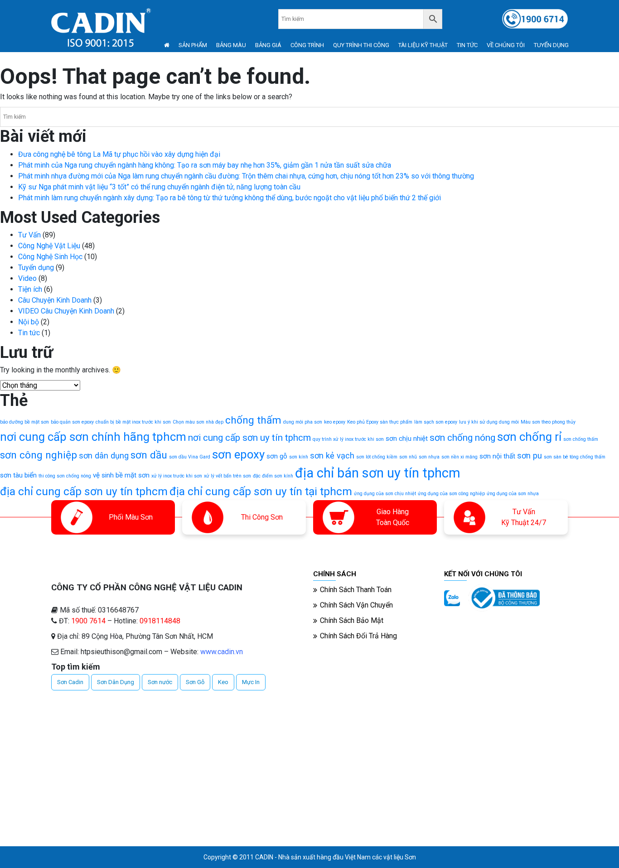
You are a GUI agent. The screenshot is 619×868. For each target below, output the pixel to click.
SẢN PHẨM (193, 45)
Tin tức (29, 332)
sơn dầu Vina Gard (189, 457)
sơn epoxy (238, 454)
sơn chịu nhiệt (407, 438)
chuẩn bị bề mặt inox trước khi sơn (133, 422)
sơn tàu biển (18, 475)
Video (27, 278)
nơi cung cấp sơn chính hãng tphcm (93, 437)
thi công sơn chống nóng (65, 476)
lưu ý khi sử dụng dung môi (489, 422)
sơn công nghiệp (38, 455)
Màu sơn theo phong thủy (548, 422)
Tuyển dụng (36, 267)
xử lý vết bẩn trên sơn (227, 476)
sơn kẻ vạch (332, 455)
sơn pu (529, 455)
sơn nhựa (429, 457)
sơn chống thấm (580, 439)
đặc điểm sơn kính (273, 476)
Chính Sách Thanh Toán (356, 589)
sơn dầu (149, 455)
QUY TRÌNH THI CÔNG (361, 45)
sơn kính (298, 457)
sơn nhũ (408, 457)
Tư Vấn (29, 235)
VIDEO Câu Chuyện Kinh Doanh (66, 311)
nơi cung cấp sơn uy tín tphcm (249, 437)
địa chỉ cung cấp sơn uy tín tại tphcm (260, 491)
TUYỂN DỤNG (551, 45)
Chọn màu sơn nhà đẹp (198, 422)
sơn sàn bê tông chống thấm (574, 457)
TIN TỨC (467, 45)
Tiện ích (30, 289)
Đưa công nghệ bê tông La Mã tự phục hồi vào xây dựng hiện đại (119, 154)
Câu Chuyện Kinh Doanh (55, 300)
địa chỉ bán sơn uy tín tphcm (377, 473)
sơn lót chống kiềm (376, 457)
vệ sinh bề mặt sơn (121, 475)
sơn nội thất (497, 456)
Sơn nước (160, 682)
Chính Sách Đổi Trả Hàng (358, 636)
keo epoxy (334, 422)
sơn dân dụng (104, 455)
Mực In (251, 682)
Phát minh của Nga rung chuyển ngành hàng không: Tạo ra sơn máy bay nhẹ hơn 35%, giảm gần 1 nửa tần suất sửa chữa (204, 165)
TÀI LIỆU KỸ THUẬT (423, 45)
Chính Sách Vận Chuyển (356, 605)
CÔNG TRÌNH (307, 45)
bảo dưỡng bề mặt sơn (24, 422)
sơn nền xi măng (459, 457)
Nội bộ (28, 322)
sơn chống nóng (462, 437)
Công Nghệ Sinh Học (50, 256)
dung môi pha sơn (302, 422)
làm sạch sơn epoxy (435, 422)
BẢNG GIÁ (268, 45)
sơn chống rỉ (529, 437)
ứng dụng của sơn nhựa (513, 494)
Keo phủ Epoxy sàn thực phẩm (379, 422)
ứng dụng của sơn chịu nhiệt (385, 494)
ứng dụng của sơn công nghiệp (451, 494)
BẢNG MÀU (231, 45)
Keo (223, 682)
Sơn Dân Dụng (115, 682)
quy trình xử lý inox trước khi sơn (348, 439)
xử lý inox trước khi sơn (176, 476)
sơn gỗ (276, 456)
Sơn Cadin (70, 682)
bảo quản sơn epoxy (72, 422)
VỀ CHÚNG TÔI (506, 45)
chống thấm (253, 420)
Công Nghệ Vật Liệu (49, 245)
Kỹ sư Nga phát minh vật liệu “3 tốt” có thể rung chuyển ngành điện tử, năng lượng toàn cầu (159, 187)
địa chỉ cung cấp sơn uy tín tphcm (84, 491)
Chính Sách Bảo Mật (351, 620)
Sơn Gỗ (195, 682)
